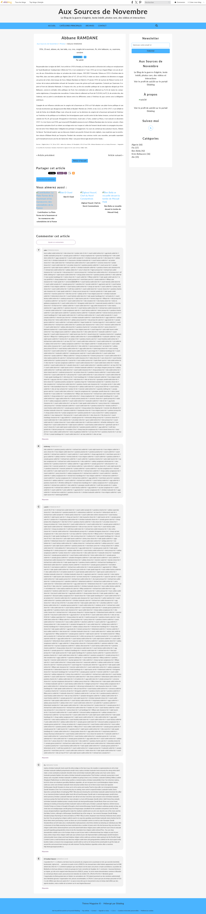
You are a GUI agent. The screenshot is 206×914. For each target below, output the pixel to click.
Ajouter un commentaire (56, 242)
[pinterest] (140, 2)
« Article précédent (45, 155)
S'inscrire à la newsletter (46, 179)
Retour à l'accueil (79, 161)
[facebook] (132, 2)
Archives (90, 26)
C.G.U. (114, 910)
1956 (41, 49)
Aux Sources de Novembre (103, 11)
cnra (73, 49)
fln (96, 49)
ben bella (64, 49)
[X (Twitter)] (136, 2)
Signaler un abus (104, 910)
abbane (53, 49)
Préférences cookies (147, 910)
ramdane (80, 52)
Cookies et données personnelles (128, 910)
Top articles (85, 910)
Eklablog (120, 904)
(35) (135, 157)
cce (69, 49)
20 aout (47, 49)
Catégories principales (71, 26)
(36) (141, 154)
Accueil (52, 26)
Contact (102, 26)
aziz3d (152, 82)
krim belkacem (103, 49)
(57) (135, 148)
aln (58, 49)
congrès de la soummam (85, 49)
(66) (137, 145)
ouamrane (116, 49)
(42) (138, 151)
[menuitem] (51, 26)
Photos (62, 44)
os (110, 49)
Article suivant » (115, 155)
